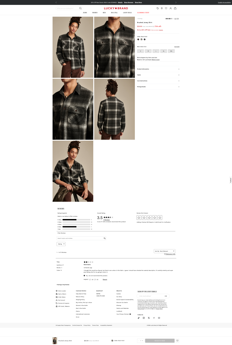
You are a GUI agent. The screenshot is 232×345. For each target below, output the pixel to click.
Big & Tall (114, 13)
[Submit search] (80, 8)
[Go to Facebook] (154, 318)
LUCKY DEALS (127, 13)
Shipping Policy (80, 299)
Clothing (140, 18)
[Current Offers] (158, 8)
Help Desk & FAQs (81, 294)
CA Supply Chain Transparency (63, 325)
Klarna (78, 311)
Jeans (85, 13)
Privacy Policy (159, 308)
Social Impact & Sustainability (124, 299)
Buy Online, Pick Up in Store (84, 302)
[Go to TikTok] (139, 318)
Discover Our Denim (122, 302)
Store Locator (62, 291)
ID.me (77, 317)
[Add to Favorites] (177, 341)
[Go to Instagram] (144, 318)
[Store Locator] (161, 8)
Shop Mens (134, 2)
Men (104, 13)
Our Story (119, 296)
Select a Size (160, 341)
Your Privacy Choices (122, 314)
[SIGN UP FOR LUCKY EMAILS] (165, 296)
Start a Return (62, 294)
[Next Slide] (174, 2)
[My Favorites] (166, 8)
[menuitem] (85, 13)
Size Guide (176, 46)
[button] (175, 8)
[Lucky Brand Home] (116, 8)
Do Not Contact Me (77, 325)
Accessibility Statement (106, 325)
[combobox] (166, 251)
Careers (118, 294)
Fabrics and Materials (122, 308)
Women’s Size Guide (82, 305)
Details (116, 2)
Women (94, 13)
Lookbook (119, 311)
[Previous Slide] (57, 2)
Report (105, 279)
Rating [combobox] (60, 244)
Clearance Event (143, 13)
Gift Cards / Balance (64, 306)
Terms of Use (141, 308)
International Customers (83, 314)
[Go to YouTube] (159, 318)
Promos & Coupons (63, 303)
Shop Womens (125, 2)
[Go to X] (149, 318)
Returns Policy (80, 296)
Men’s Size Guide (81, 308)
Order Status (61, 297)
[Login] (171, 8)
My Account (61, 300)
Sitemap (118, 305)
